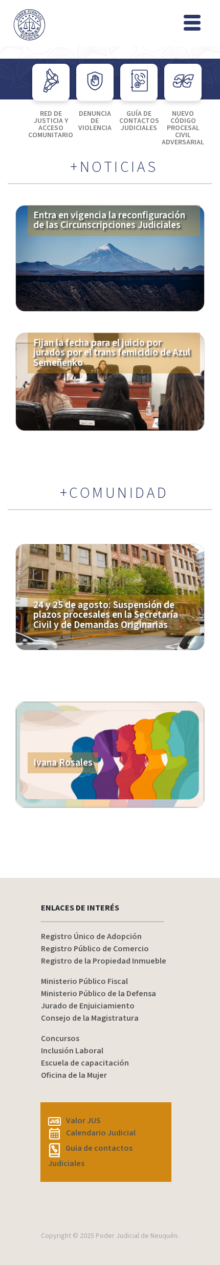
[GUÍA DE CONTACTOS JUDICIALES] (139, 82)
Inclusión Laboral (72, 1050)
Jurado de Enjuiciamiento (88, 1005)
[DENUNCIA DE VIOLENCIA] (95, 82)
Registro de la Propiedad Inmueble (103, 961)
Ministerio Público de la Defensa (98, 993)
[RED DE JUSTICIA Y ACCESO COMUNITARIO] (51, 82)
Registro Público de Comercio (95, 948)
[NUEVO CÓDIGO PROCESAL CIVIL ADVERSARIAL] (183, 82)
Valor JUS (83, 1120)
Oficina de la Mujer (74, 1075)
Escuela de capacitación (85, 1063)
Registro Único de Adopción (91, 936)
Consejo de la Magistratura (90, 1018)
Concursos (60, 1038)
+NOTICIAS (114, 167)
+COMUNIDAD (114, 493)
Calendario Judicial (101, 1132)
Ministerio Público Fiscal (84, 981)
